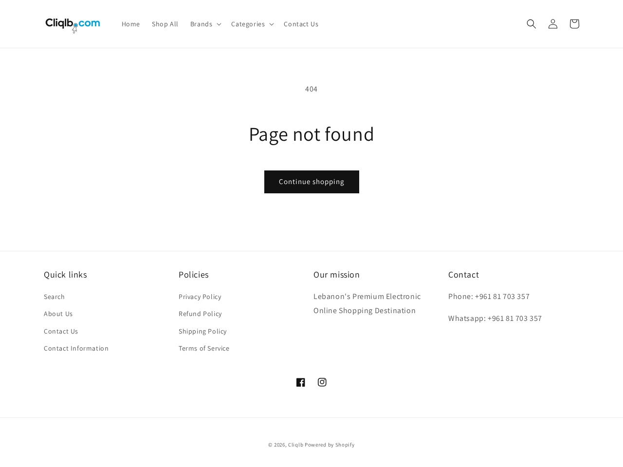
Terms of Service (204, 348)
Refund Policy (200, 313)
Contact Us (61, 331)
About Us (58, 313)
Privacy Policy (200, 296)
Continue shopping (312, 181)
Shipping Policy (203, 331)
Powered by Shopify (330, 444)
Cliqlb (295, 444)
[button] (205, 24)
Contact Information (76, 348)
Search (54, 296)
